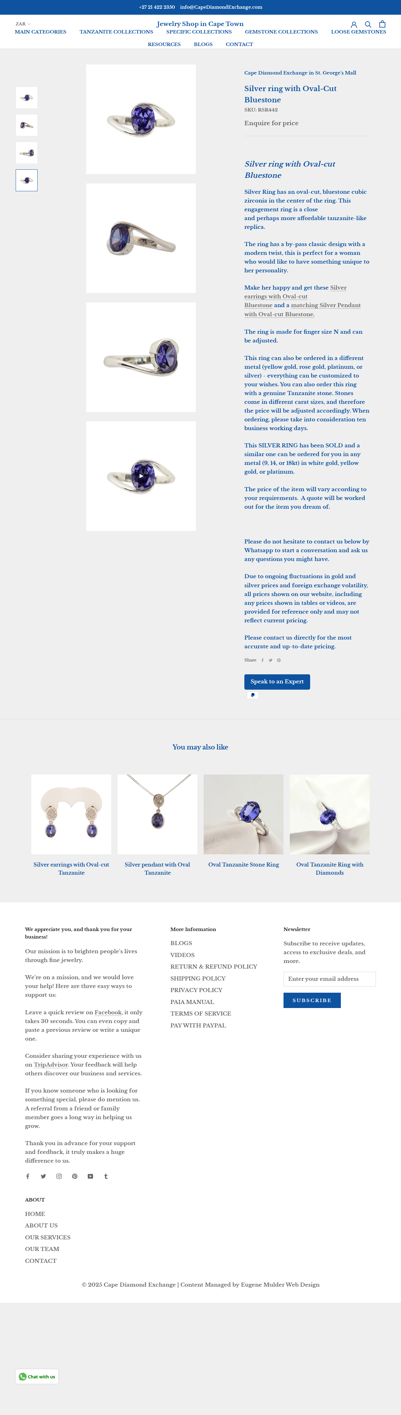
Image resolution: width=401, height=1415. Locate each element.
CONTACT (239, 44)
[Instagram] (59, 1176)
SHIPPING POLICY (198, 978)
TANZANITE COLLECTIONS (116, 32)
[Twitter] (271, 660)
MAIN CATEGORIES (40, 32)
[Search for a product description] (368, 24)
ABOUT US (41, 1225)
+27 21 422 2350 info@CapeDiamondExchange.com (200, 7)
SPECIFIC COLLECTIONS (199, 32)
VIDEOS (182, 955)
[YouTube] (90, 1176)
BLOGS (203, 44)
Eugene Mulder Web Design (280, 1285)
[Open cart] (382, 24)
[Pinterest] (279, 660)
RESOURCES (164, 44)
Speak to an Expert (277, 681)
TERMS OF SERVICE (200, 1014)
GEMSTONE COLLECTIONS (281, 32)
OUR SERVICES (47, 1237)
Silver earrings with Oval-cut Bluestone (295, 297)
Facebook (108, 1012)
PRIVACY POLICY (196, 990)
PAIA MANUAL (192, 1002)
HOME (35, 1214)
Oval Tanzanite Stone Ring (243, 865)
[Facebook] (262, 660)
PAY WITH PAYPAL (198, 1025)
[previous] (20, 819)
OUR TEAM (42, 1249)
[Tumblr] (106, 1176)
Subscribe (312, 1000)
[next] (381, 819)
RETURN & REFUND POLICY (213, 967)
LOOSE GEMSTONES (358, 32)
